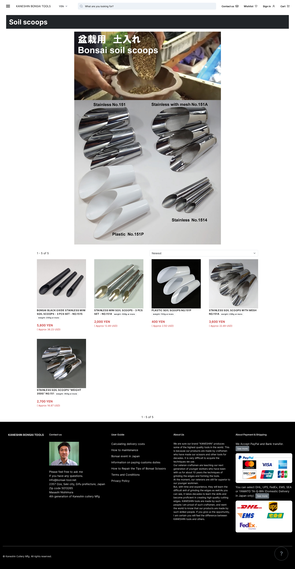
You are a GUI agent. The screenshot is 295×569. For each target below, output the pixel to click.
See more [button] (242, 448)
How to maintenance (124, 450)
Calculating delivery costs (128, 444)
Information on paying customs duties (135, 462)
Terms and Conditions (125, 474)
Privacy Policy (120, 480)
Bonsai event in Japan (125, 456)
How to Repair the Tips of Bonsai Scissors (138, 468)
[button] (285, 6)
